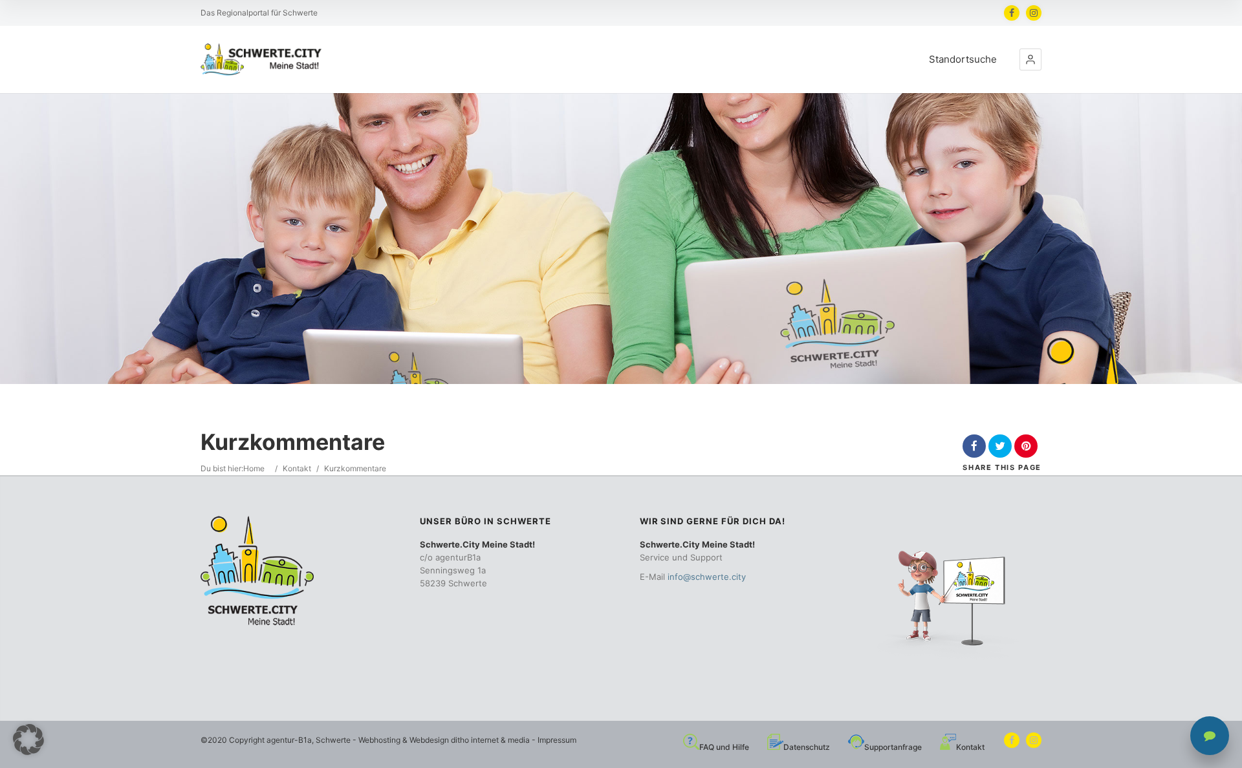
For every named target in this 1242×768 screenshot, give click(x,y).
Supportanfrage (893, 747)
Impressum (557, 740)
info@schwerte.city (707, 576)
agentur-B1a (289, 740)
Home (254, 468)
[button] (1030, 59)
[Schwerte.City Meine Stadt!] (263, 59)
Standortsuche (963, 59)
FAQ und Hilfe (724, 747)
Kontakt (297, 468)
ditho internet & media (490, 740)
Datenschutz (806, 747)
